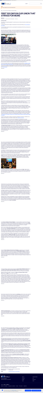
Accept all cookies (28, 390)
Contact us (23, 378)
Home (1, 10)
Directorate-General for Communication (14, 371)
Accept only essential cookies (36, 390)
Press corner (34, 379)
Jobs (33, 378)
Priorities (23, 379)
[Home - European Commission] (6, 3)
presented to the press (21, 117)
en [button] (27, 3)
